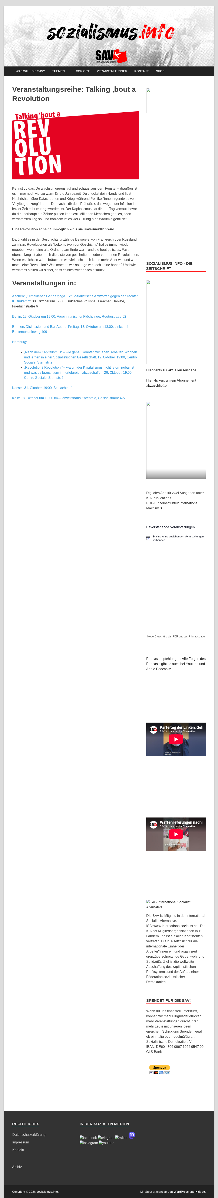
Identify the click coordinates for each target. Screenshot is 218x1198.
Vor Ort (83, 71)
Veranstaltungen (112, 71)
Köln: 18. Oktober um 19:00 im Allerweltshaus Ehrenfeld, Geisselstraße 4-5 (68, 398)
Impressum (20, 1142)
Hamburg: (19, 342)
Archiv (17, 1167)
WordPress (181, 1191)
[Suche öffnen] (204, 71)
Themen (58, 71)
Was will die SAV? (30, 71)
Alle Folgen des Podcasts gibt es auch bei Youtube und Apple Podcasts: (176, 664)
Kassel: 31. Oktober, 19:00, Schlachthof (41, 388)
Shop (160, 71)
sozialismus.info (47, 1191)
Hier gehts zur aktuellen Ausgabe (171, 370)
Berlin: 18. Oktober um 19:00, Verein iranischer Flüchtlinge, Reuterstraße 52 (69, 316)
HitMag (200, 1191)
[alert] (176, 538)
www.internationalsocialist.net (175, 926)
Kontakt (141, 71)
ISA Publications (158, 498)
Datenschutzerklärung (29, 1134)
